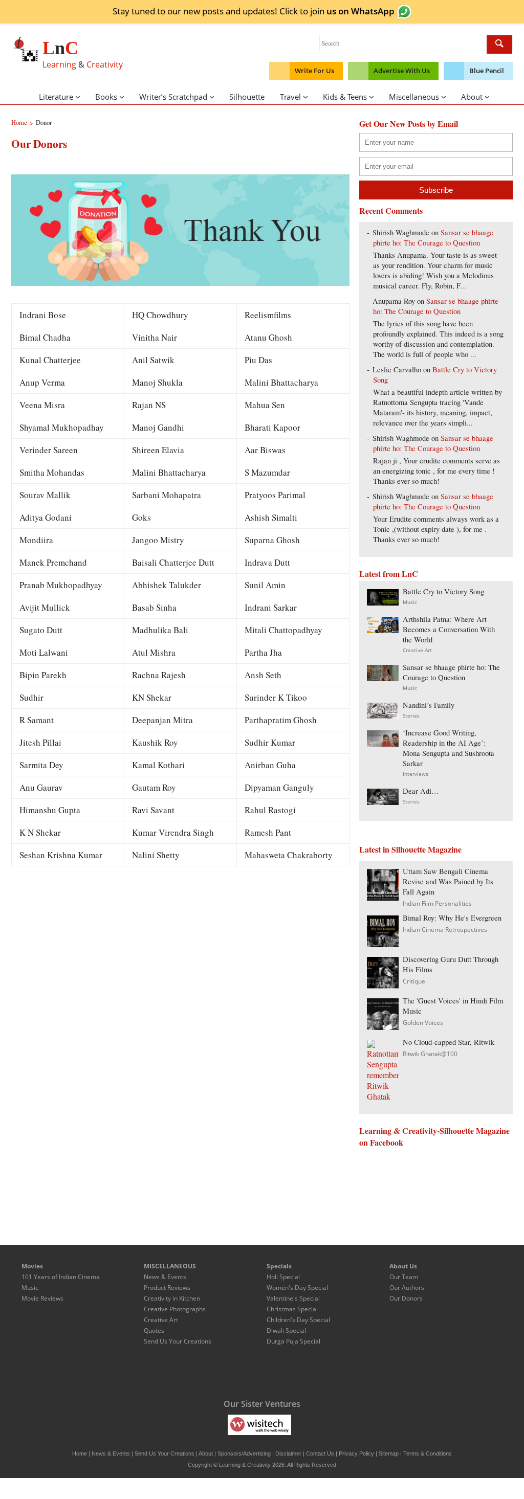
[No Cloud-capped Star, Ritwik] (383, 1096)
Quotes (154, 1330)
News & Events (165, 1276)
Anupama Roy (394, 301)
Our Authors (406, 1287)
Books (106, 97)
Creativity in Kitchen (172, 1298)
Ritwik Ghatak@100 (430, 1053)
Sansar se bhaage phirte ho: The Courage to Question (433, 238)
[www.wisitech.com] (259, 1424)
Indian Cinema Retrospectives (445, 929)
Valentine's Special (293, 1298)
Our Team (403, 1276)
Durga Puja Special (293, 1341)
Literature (56, 97)
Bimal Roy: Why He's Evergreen (452, 918)
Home (79, 1453)
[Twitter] (219, 1372)
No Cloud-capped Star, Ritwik (448, 1042)
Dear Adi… (421, 791)
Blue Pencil (486, 70)
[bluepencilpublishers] (296, 1424)
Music (410, 602)
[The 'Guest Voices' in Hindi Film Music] (383, 1026)
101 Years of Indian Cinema (60, 1276)
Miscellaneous (414, 97)
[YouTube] (262, 1372)
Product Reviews (167, 1287)
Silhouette (247, 97)
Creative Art (417, 650)
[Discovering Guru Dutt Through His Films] (383, 985)
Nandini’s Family (428, 705)
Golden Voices (423, 1022)
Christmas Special (292, 1309)
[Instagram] (326, 1372)
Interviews (415, 773)
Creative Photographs (175, 1309)
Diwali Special (286, 1330)
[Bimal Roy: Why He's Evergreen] (383, 943)
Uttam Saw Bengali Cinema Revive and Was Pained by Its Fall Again (448, 881)
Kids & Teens (345, 97)
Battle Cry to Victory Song (443, 591)
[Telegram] (240, 1372)
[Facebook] (197, 1372)
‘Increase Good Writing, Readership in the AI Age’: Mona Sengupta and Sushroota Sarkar (448, 748)
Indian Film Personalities (437, 903)
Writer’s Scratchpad (173, 97)
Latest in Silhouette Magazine (410, 849)
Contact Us (320, 1453)
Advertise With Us (402, 70)
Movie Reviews (42, 1298)
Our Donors (406, 1298)
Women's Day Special (297, 1287)
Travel (290, 97)
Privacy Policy (356, 1453)
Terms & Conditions (427, 1453)
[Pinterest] (283, 1372)
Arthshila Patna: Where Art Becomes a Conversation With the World (449, 629)
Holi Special (283, 1276)
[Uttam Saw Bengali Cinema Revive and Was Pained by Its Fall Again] (383, 897)
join (352, 11)
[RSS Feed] (305, 1372)
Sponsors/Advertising (244, 1453)
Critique (414, 981)
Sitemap (389, 1453)
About (472, 97)
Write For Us (314, 70)
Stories (411, 715)
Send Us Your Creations (177, 1341)
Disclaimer (288, 1453)
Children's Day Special (298, 1319)
